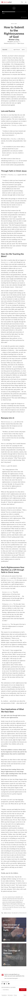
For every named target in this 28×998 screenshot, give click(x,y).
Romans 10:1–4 (12, 43)
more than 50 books (14, 905)
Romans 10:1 (22, 879)
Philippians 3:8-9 (22, 578)
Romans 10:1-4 (5, 262)
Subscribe (23, 989)
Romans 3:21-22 (6, 578)
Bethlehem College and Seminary (11, 900)
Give (25, 995)
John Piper (5, 897)
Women (22, 43)
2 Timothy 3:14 (14, 125)
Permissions (10, 995)
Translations (4, 995)
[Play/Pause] (14, 8)
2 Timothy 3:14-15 (12, 174)
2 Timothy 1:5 (14, 139)
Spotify (23, 49)
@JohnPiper (11, 897)
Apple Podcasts (16, 49)
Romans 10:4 (10, 580)
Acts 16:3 (15, 160)
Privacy (15, 995)
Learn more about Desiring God (11, 978)
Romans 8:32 (15, 840)
